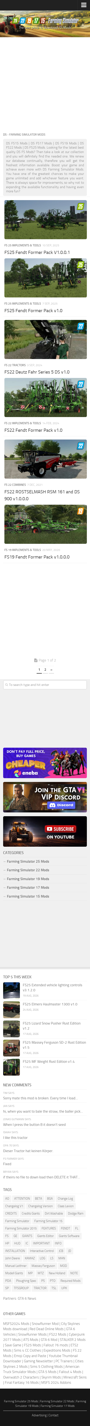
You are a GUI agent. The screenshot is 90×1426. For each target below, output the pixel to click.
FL (76, 1228)
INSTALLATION (15, 1251)
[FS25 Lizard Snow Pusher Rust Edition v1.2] (11, 1029)
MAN (61, 1258)
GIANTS (27, 1236)
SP (7, 1288)
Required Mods (70, 1281)
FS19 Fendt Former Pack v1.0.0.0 (36, 557)
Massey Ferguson (43, 1266)
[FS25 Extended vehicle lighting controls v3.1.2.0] (11, 990)
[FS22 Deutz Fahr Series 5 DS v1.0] (45, 339)
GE (15, 1236)
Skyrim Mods (51, 1377)
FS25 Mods (32, 1345)
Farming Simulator (17, 1221)
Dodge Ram (76, 1213)
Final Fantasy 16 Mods (22, 1382)
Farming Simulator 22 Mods (28, 870)
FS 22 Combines (15, 485)
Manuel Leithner (16, 1266)
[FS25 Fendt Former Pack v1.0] (45, 277)
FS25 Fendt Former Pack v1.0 (33, 310)
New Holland (57, 1273)
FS (7, 1236)
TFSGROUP (21, 1288)
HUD (17, 1243)
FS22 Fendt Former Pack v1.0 (33, 430)
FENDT (65, 1228)
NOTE (74, 1273)
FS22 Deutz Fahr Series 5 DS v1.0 (36, 372)
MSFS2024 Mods (16, 1324)
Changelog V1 (14, 1206)
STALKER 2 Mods (73, 1340)
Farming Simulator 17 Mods (28, 887)
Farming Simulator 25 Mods (21, 1401)
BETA (38, 1198)
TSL (53, 1288)
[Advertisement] (45, 84)
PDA (8, 1281)
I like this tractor (15, 1138)
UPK (64, 1288)
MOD (63, 1266)
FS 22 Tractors (15, 365)
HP (7, 1243)
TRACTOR (40, 1288)
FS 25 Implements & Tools (22, 245)
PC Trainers (64, 1361)
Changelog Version (40, 1206)
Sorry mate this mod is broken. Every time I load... (40, 1098)
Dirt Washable (54, 1213)
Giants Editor (45, 1236)
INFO (58, 1243)
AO (7, 1198)
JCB (61, 1251)
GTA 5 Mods (47, 1372)
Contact (53, 1415)
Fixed (7, 1164)
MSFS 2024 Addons (56, 1382)
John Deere (12, 1258)
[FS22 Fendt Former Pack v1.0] (45, 397)
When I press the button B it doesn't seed (34, 1124)
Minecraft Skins (75, 1377)
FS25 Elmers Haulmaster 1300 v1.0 (50, 1004)
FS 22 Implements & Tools (22, 423)
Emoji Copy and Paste (30, 1356)
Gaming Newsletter (38, 1361)
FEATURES (49, 1228)
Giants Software (69, 1236)
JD (69, 1251)
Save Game (13, 1345)
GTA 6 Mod (49, 1340)
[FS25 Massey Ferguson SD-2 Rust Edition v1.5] (11, 1048)
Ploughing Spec (26, 1281)
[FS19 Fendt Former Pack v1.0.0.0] (45, 524)
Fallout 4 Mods (70, 1372)
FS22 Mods (57, 1334)
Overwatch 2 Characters (21, 1377)
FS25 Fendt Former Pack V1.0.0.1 (37, 252)
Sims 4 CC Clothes (27, 1350)
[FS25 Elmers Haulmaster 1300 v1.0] (11, 1009)
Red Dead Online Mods (47, 1329)
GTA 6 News (27, 1298)
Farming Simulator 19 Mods (28, 879)
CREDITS (11, 1213)
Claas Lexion (66, 1206)
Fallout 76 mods (56, 1345)
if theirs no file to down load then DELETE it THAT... (41, 1177)
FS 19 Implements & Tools (22, 550)
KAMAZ (30, 1258)
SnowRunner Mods (32, 1334)
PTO (52, 1281)
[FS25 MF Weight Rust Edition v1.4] (11, 1067)
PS (43, 1281)
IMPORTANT (41, 1243)
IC (27, 1243)
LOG (42, 1258)
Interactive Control (42, 1251)
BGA (50, 1198)
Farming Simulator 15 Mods (28, 896)
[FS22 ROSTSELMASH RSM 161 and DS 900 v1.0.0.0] (45, 459)
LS (51, 1258)
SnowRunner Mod (45, 1324)
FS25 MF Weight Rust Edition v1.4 (49, 1061)
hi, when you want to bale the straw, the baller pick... (43, 1111)
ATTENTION (22, 1198)
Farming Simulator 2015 (21, 1228)
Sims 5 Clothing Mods (46, 1366)
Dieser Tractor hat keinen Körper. (28, 1151)
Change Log (65, 1198)
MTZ (41, 1273)
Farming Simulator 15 (48, 1221)
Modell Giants (14, 1273)
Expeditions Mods (57, 1350)
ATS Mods (30, 1340)
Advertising (39, 1415)
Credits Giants (31, 1213)
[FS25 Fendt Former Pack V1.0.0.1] (45, 219)
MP (30, 1273)
